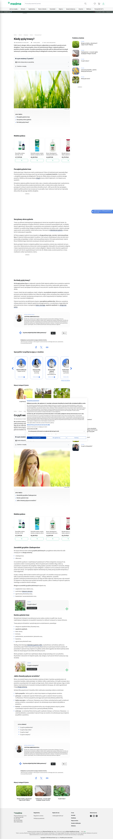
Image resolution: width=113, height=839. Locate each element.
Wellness (88, 9)
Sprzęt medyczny (70, 9)
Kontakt (73, 815)
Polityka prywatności (39, 818)
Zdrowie (23, 9)
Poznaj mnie (20, 377)
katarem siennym (27, 591)
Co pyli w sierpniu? (25, 735)
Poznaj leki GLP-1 (99, 9)
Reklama (73, 826)
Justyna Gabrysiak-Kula (50, 42)
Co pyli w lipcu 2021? (25, 730)
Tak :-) (53, 333)
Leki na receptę (13, 9)
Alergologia (26, 35)
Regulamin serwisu (38, 816)
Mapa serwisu (74, 820)
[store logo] (14, 3)
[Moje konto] (103, 3)
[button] (36, 347)
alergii (38, 178)
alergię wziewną (22, 687)
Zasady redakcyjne (76, 823)
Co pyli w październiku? (26, 727)
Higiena (61, 9)
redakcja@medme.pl (57, 816)
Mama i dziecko (42, 9)
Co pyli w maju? (24, 732)
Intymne (81, 9)
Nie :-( (64, 333)
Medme (15, 35)
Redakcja (73, 818)
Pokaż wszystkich (65, 380)
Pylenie (31, 35)
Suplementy (32, 9)
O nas (72, 812)
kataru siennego (40, 305)
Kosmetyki (52, 9)
